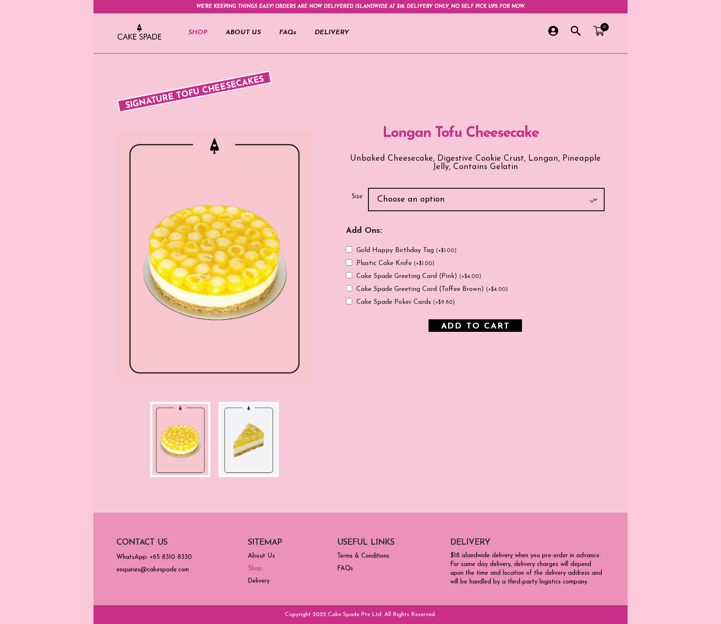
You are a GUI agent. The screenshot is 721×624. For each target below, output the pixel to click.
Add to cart (475, 325)
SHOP (197, 32)
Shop (255, 569)
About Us (261, 556)
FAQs (287, 32)
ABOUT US (243, 32)
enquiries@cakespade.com (152, 570)
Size (357, 197)
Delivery (259, 581)
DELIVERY (332, 32)
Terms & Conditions (363, 556)
